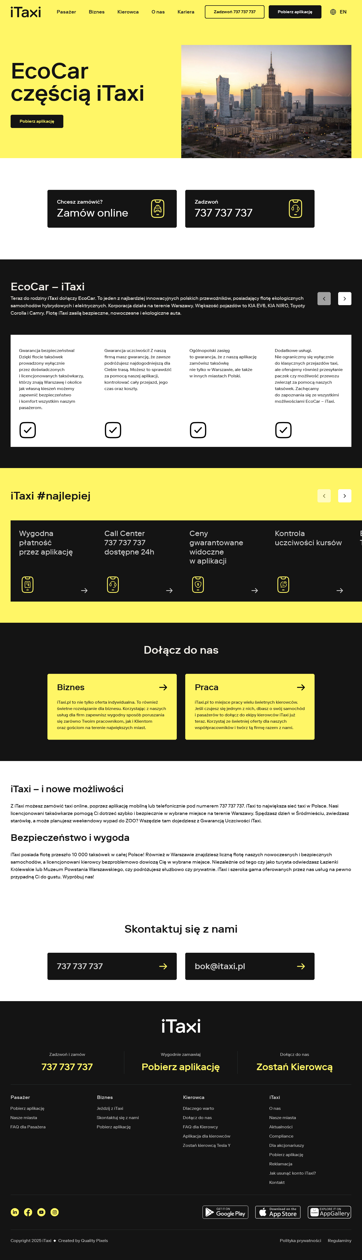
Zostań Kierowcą (295, 1067)
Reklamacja (281, 1163)
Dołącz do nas (197, 1117)
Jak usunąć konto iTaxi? (293, 1173)
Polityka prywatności (300, 1240)
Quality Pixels (94, 1240)
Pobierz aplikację (295, 11)
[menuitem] (343, 12)
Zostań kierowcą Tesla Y (207, 1145)
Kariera (186, 12)
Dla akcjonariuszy (287, 1145)
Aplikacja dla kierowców (206, 1136)
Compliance (281, 1136)
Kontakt (277, 1182)
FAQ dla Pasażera (28, 1126)
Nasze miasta (24, 1117)
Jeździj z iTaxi (110, 1108)
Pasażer (66, 12)
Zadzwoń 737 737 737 (234, 11)
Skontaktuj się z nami (118, 1117)
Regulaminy (339, 1240)
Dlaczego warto (198, 1108)
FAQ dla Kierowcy (200, 1126)
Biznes (97, 12)
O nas (275, 1108)
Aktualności (281, 1126)
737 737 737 (67, 1067)
